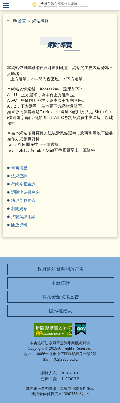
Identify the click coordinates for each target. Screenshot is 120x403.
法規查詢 (19, 176)
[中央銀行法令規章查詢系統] (60, 4)
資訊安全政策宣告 (60, 296)
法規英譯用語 (23, 216)
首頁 (22, 21)
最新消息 (19, 167)
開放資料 (19, 224)
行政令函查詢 (23, 184)
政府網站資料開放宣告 (60, 269)
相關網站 (19, 208)
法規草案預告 (23, 200)
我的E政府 (80, 328)
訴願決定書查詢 (25, 192)
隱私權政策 (60, 310)
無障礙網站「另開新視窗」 (53, 329)
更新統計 (60, 283)
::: (8, 21)
